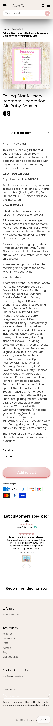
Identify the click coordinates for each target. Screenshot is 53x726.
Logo (18, 5)
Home (6, 29)
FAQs (5, 643)
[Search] (47, 13)
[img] (26, 524)
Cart (48, 5)
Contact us (9, 638)
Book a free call (11, 614)
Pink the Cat (30, 720)
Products (16, 29)
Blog (5, 652)
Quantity (8, 450)
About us (8, 633)
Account (43, 5)
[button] (24, 566)
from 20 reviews (24, 527)
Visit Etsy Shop (11, 656)
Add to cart (26, 472)
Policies (7, 647)
